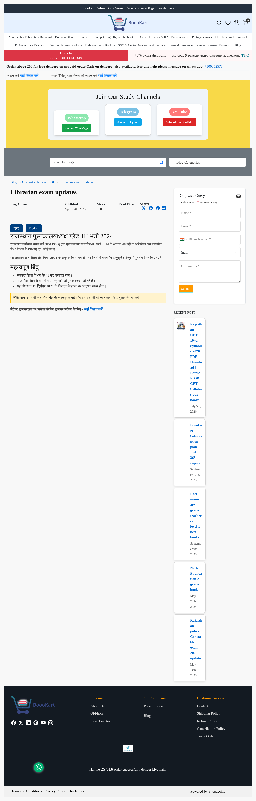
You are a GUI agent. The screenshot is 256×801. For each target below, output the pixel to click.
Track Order (206, 736)
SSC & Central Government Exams (140, 45)
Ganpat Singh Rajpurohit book (114, 37)
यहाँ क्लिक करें (76, 76)
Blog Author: (19, 204)
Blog (238, 45)
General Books (217, 45)
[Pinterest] (36, 723)
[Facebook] (13, 723)
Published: (72, 204)
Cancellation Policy (211, 729)
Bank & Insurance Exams (186, 45)
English (33, 228)
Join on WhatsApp (76, 128)
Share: (144, 204)
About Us (97, 706)
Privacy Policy (55, 791)
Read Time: (127, 204)
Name (184, 207)
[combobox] (183, 239)
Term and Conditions (26, 791)
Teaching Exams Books (64, 45)
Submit (185, 288)
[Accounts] (236, 22)
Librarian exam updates (76, 182)
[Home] (128, 23)
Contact (202, 706)
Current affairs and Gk (38, 182)
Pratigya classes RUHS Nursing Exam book (220, 37)
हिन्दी (16, 228)
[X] (21, 723)
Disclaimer (76, 791)
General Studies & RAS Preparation (163, 37)
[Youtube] (43, 723)
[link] (219, 23)
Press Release (154, 706)
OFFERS (97, 713)
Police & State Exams (28, 45)
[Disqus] (88, 365)
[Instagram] (50, 723)
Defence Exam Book (98, 45)
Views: (101, 204)
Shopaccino (217, 791)
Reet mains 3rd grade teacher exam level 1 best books (196, 515)
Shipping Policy (208, 713)
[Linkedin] (28, 723)
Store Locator (100, 721)
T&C (245, 55)
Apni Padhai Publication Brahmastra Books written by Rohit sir (48, 37)
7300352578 (214, 66)
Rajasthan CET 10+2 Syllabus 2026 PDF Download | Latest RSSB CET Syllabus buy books (196, 362)
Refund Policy (207, 721)
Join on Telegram (127, 122)
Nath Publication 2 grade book (196, 579)
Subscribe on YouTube (179, 122)
